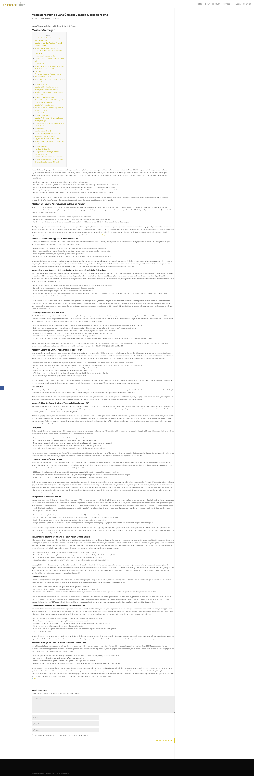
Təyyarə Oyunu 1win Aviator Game (47, 139)
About (207, 4)
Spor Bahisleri (39, 64)
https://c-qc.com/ (103, 235)
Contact (247, 4)
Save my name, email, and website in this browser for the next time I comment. (61, 735)
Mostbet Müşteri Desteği (43, 131)
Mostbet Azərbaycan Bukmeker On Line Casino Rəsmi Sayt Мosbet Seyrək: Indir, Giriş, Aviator (48, 50)
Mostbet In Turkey (41, 84)
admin (36, 18)
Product (216, 4)
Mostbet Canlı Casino (42, 113)
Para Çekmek (39, 128)
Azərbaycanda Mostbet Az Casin (45, 56)
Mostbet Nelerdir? (41, 146)
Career (237, 4)
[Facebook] (2, 388)
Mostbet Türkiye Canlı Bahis (44, 97)
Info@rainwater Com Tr (43, 77)
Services (226, 4)
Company (38, 71)
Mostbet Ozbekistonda (42, 115)
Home (199, 4)
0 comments (57, 18)
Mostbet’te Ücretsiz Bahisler (44, 105)
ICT (50, 18)
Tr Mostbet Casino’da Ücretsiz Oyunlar (48, 74)
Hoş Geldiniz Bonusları (42, 149)
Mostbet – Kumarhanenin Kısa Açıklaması (49, 157)
